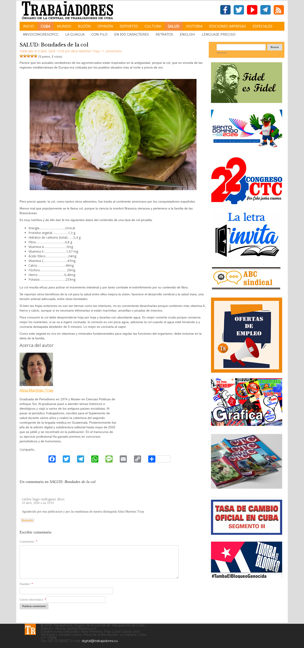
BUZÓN (84, 26)
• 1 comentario (111, 51)
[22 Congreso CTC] (246, 202)
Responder (27, 520)
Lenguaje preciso (218, 34)
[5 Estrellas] (35, 56)
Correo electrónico (33, 599)
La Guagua (75, 34)
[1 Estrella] (21, 56)
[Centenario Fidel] (246, 101)
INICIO (28, 26)
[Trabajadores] (30, 629)
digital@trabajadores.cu (100, 641)
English (187, 34)
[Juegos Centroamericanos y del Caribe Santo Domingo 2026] (246, 148)
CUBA (45, 26)
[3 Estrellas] (28, 56)
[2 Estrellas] (25, 56)
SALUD (173, 26)
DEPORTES (129, 26)
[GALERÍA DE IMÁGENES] (246, 424)
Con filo (99, 34)
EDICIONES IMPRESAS (227, 26)
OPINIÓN (105, 26)
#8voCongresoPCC (41, 34)
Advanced (222, 52)
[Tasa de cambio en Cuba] (246, 533)
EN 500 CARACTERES (131, 34)
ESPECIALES (262, 26)
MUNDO (64, 26)
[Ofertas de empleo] (246, 335)
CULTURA (153, 26)
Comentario (28, 541)
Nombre (26, 584)
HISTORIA (194, 26)
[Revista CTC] (246, 488)
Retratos (164, 34)
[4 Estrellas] (32, 56)
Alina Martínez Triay (36, 390)
